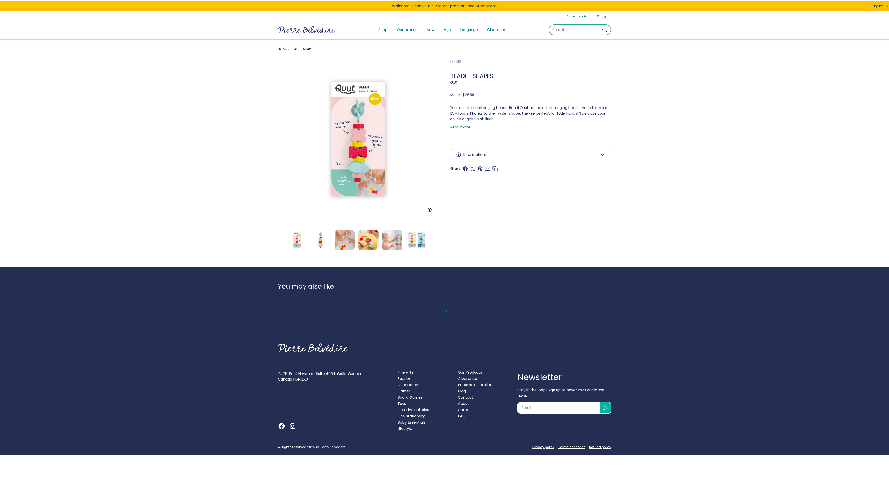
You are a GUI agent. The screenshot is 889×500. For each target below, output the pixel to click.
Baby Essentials (412, 422)
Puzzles (404, 378)
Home (282, 49)
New (431, 29)
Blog (462, 391)
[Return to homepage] (313, 348)
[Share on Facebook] (465, 169)
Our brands (407, 29)
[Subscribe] (605, 408)
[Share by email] (487, 169)
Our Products (470, 372)
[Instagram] (292, 426)
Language (469, 29)
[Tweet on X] (473, 169)
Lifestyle (405, 428)
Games (404, 391)
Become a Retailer (474, 385)
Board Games (410, 397)
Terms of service (571, 447)
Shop (383, 29)
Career (464, 410)
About (463, 403)
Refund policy (600, 447)
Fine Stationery (411, 416)
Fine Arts (405, 372)
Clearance (496, 29)
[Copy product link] (495, 169)
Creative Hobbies (413, 410)
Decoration (408, 385)
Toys (402, 403)
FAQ (462, 416)
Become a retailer (577, 16)
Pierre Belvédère (333, 447)
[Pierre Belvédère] (307, 30)
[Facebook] (281, 426)
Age (447, 29)
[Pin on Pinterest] (480, 169)
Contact (465, 397)
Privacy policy (543, 447)
